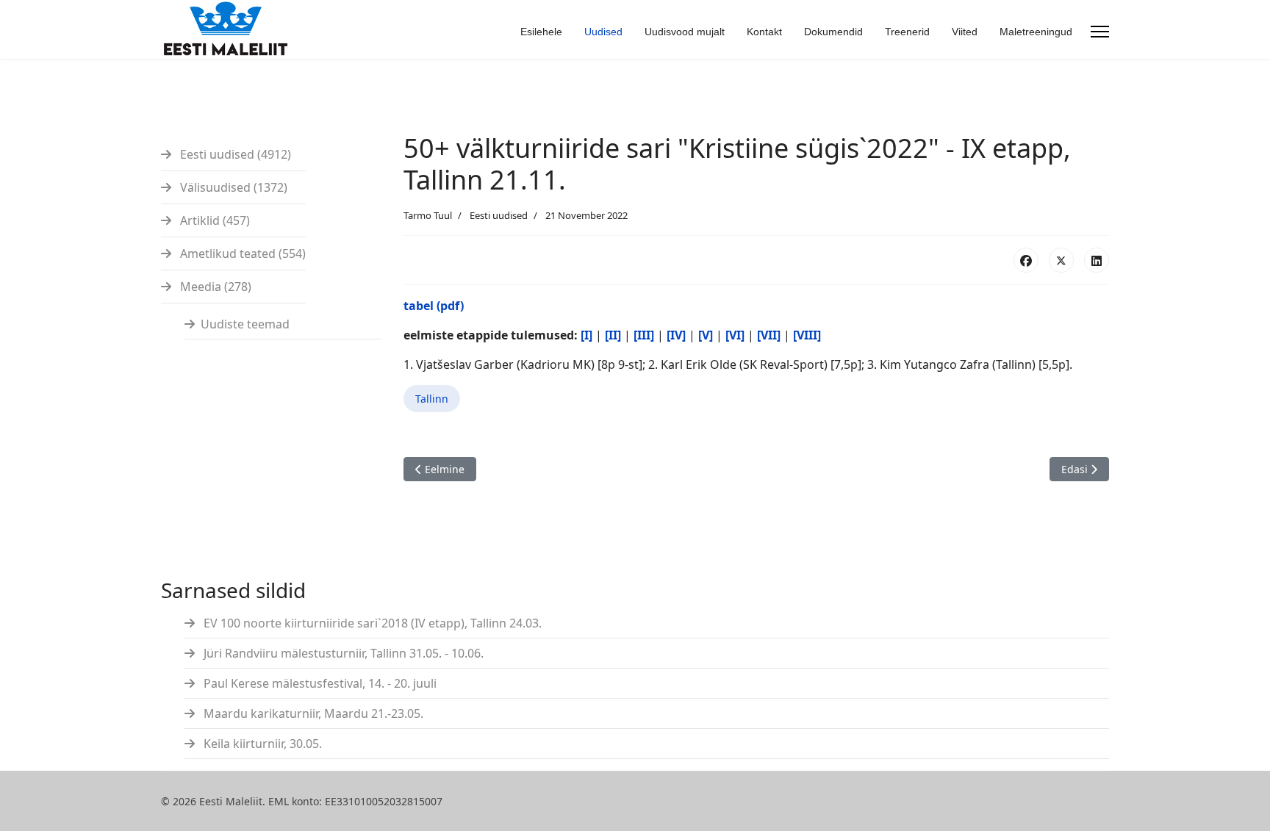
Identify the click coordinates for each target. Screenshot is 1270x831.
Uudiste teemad (245, 324)
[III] (644, 335)
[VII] (769, 335)
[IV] (676, 335)
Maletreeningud (1036, 31)
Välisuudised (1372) (232, 187)
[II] (613, 335)
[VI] (735, 335)
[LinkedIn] (1096, 260)
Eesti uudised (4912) (234, 154)
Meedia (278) (214, 286)
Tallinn (431, 399)
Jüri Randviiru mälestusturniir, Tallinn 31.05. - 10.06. (342, 653)
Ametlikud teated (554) (241, 253)
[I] (586, 335)
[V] (705, 335)
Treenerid (907, 31)
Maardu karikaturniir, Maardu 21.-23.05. (312, 713)
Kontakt (764, 31)
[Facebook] (1026, 260)
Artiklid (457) (213, 220)
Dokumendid (833, 31)
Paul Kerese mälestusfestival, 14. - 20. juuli (319, 683)
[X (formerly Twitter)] (1061, 260)
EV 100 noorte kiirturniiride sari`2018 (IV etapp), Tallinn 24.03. (371, 623)
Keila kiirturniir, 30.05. (261, 743)
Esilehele (541, 31)
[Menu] (1100, 31)
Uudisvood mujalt (685, 31)
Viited (964, 31)
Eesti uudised (499, 215)
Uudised (603, 31)
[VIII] (807, 335)
